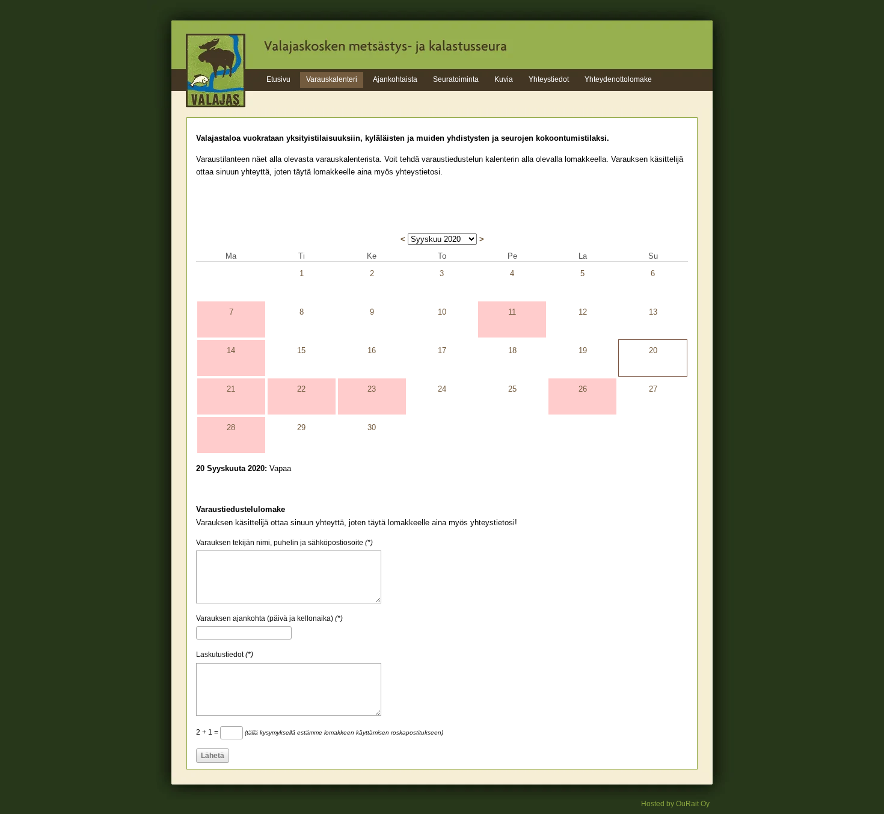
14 (231, 350)
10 (442, 311)
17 (442, 350)
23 (371, 388)
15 (301, 350)
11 (512, 311)
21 (231, 388)
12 (583, 311)
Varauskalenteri (331, 79)
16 (371, 350)
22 (301, 388)
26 (583, 388)
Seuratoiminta (456, 79)
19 (583, 350)
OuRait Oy (693, 804)
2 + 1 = (319, 732)
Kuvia (503, 79)
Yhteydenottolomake (618, 79)
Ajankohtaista (395, 79)
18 (512, 350)
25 (512, 388)
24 (442, 388)
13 (653, 311)
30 (371, 427)
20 (653, 350)
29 (301, 427)
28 (231, 427)
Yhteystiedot (549, 79)
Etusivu (278, 79)
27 (653, 388)
